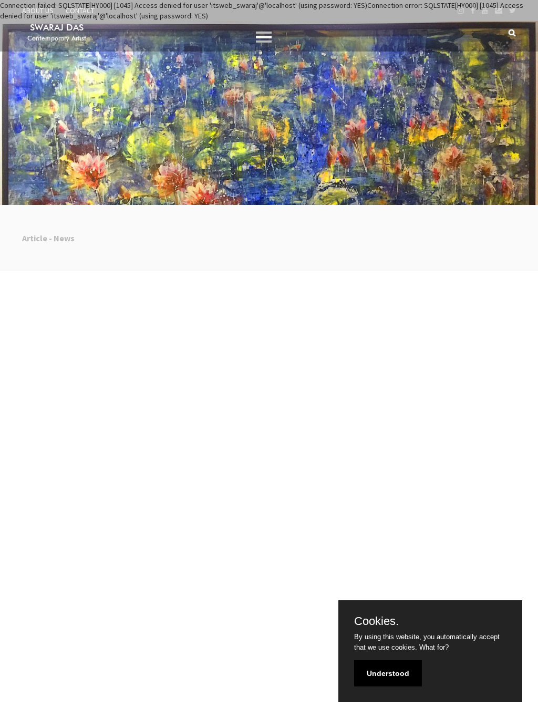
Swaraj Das (56, 32)
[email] (498, 10)
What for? (434, 647)
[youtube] (485, 10)
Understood (388, 673)
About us (38, 10)
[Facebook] (473, 10)
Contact (80, 10)
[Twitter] (512, 10)
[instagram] (461, 10)
